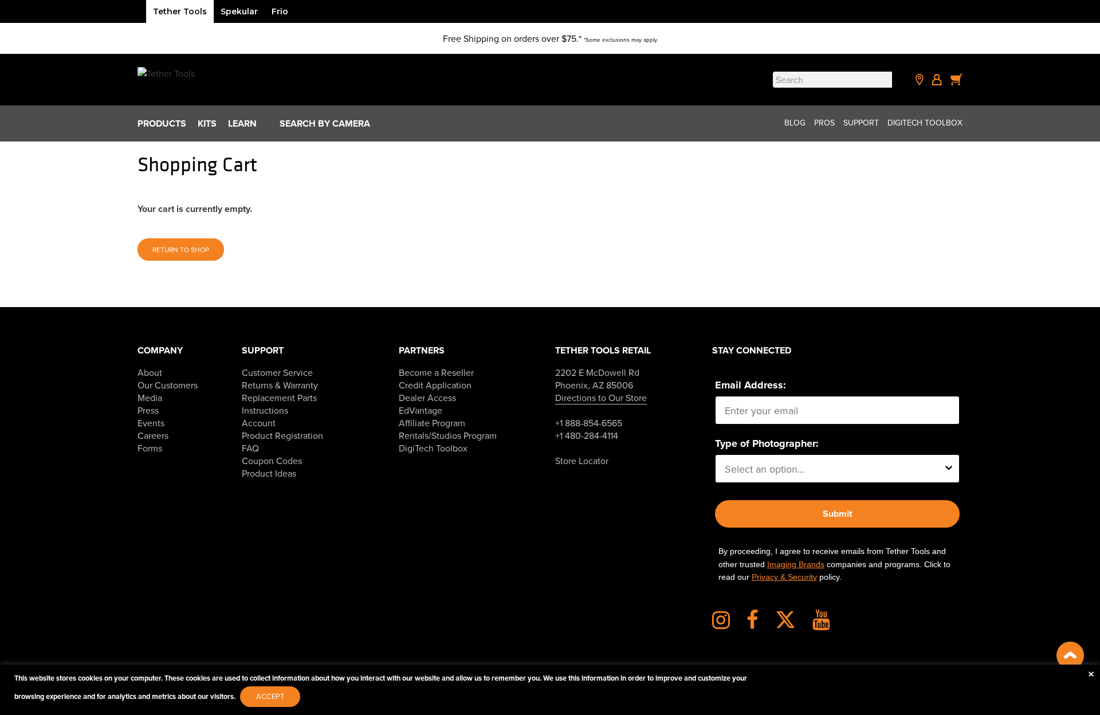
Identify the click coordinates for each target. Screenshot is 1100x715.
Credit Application (435, 385)
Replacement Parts (279, 397)
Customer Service (277, 372)
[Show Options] (948, 468)
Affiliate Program (432, 423)
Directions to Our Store (601, 397)
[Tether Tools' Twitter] (792, 624)
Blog (795, 122)
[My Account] (936, 79)
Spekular (239, 11)
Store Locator (581, 460)
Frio (280, 11)
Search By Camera (325, 123)
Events (151, 423)
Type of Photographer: (767, 443)
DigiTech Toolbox (924, 122)
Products (162, 123)
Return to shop (180, 249)
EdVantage (420, 410)
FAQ (250, 448)
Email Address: (750, 385)
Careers (153, 435)
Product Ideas (269, 473)
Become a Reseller (436, 372)
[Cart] (956, 79)
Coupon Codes (272, 460)
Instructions (265, 410)
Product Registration (282, 435)
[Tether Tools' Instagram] (728, 624)
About (150, 372)
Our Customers (168, 385)
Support (861, 122)
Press (148, 410)
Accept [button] (270, 696)
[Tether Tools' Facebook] (760, 624)
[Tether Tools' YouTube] (821, 624)
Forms (150, 448)
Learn (242, 123)
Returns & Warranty (280, 385)
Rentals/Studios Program (448, 435)
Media (150, 397)
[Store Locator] (920, 79)
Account (259, 423)
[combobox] (834, 468)
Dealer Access (427, 397)
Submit (837, 513)
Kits (207, 123)
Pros (824, 122)
